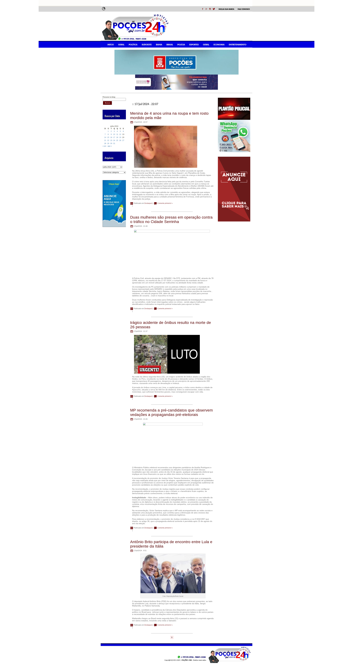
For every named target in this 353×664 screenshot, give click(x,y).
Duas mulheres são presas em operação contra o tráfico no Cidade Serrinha (171, 219)
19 (120, 137)
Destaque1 (148, 203)
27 (123, 140)
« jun (104, 146)
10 (114, 134)
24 (114, 140)
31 (114, 143)
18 (117, 137)
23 (111, 140)
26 (120, 140)
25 (117, 140)
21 (105, 140)
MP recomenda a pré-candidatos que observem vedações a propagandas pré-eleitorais (171, 412)
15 (108, 137)
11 (117, 134)
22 (108, 140)
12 (120, 134)
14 (105, 137)
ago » (110, 146)
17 (114, 137)
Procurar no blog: (109, 97)
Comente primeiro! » (165, 203)
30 (111, 143)
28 (105, 143)
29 (108, 143)
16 (111, 137)
